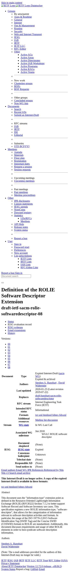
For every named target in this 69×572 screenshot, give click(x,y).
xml (41, 415)
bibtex (55, 415)
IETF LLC (19, 46)
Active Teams (27, 72)
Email (42, 569)
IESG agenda (21, 206)
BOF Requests (21, 89)
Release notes (21, 227)
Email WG (21, 470)
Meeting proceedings (24, 195)
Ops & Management (24, 25)
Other (17, 51)
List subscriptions (23, 255)
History (11, 333)
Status (11, 321)
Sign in (17, 244)
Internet (18, 22)
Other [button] (10, 198)
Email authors (8, 470)
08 (9, 367)
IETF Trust (42, 560)
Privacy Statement (10, 563)
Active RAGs (27, 69)
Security (18, 31)
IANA (64, 560)
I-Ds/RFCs (26, 218)
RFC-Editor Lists (29, 267)
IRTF (17, 43)
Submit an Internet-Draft (26, 115)
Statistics (18, 215)
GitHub (34, 569)
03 (9, 352)
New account (21, 253)
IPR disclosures (22, 201)
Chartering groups (23, 83)
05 (9, 358)
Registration (20, 161)
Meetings (25, 221)
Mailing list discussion (46, 420)
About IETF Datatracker (13, 566)
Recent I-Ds (20, 112)
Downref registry (22, 212)
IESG (17, 37)
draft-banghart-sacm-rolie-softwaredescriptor (48, 397)
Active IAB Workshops (32, 63)
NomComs (19, 209)
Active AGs (27, 54)
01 (9, 347)
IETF (4, 560)
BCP (22, 146)
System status (21, 230)
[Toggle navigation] (2, 282)
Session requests (22, 169)
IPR (29, 470)
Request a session (23, 166)
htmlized (47, 415)
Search (17, 109)
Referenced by (51, 470)
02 (9, 350)
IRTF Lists (26, 261)
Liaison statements (23, 203)
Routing (18, 28)
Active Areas (27, 57)
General (18, 19)
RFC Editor (20, 48)
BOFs (17, 86)
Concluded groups (23, 100)
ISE (16, 132)
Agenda (18, 152)
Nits (61, 470)
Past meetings (21, 192)
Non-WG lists (21, 103)
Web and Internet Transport (28, 34)
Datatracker (36, 5)
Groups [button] (11, 11)
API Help (19, 224)
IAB (16, 40)
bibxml (62, 415)
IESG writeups (15, 327)
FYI (27, 146)
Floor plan (19, 158)
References (38, 470)
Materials (18, 155)
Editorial (18, 135)
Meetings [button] (12, 149)
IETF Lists (26, 258)
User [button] (10, 241)
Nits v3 (5, 473)
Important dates (22, 163)
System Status (8, 569)
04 (9, 355)
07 (9, 364)
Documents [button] (13, 106)
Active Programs (29, 66)
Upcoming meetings (24, 181)
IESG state (24, 449)
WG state (24, 425)
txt (37, 415)
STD (17, 146)
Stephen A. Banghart (45, 382)
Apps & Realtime (23, 16)
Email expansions (17, 330)
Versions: (6, 338)
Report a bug (20, 238)
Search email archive (19, 473)
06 (9, 361)
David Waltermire (10, 546)
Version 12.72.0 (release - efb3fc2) (44, 566)
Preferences (20, 250)
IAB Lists (25, 264)
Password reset (21, 247)
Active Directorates (30, 60)
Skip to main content (11, 2)
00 (9, 344)
